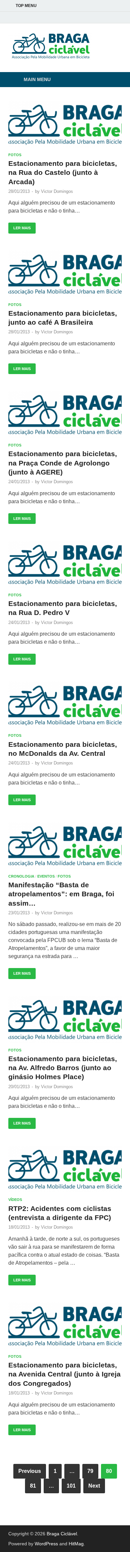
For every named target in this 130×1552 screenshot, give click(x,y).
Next (94, 1486)
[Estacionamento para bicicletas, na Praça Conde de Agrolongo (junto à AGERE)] (65, 414)
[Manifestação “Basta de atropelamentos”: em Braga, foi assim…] (65, 845)
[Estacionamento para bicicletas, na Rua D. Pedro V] (65, 564)
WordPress (46, 1543)
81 (33, 1486)
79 (90, 1471)
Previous (29, 1471)
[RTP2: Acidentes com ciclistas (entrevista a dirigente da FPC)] (65, 1169)
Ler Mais (19, 226)
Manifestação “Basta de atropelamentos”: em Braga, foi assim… (61, 894)
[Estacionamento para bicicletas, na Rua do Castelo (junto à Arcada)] (65, 123)
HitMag (76, 1543)
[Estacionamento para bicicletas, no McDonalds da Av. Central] (65, 704)
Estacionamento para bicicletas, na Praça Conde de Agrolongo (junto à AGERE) (62, 463)
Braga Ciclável (62, 1533)
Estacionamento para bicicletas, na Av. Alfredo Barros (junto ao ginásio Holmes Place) (62, 1068)
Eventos (46, 876)
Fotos (14, 155)
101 (71, 1486)
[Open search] (113, 80)
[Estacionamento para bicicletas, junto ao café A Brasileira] (65, 273)
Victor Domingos (57, 191)
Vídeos (15, 1200)
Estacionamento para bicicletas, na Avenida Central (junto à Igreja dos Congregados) (64, 1374)
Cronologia (21, 876)
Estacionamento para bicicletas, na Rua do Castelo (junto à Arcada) (62, 173)
